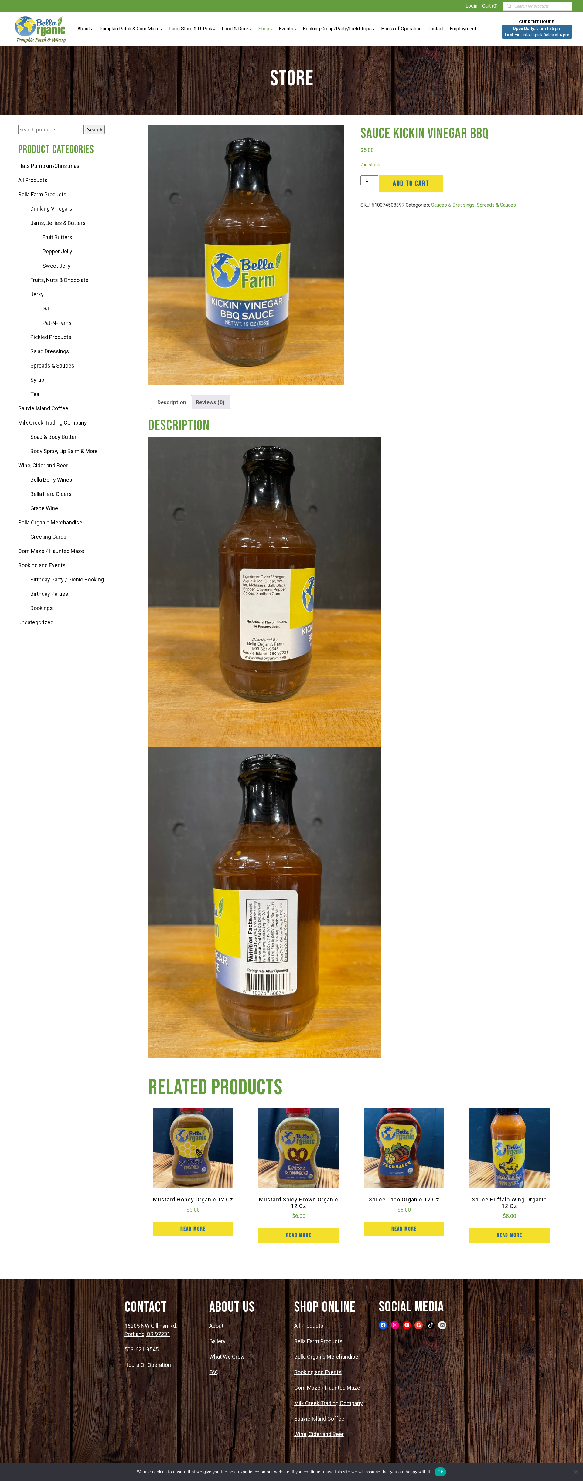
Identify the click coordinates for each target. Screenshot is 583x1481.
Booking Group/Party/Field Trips (337, 29)
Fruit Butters (57, 237)
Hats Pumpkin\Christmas (49, 166)
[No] (575, 1472)
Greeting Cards (48, 537)
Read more (193, 1229)
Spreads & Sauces (52, 365)
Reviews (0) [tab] (210, 402)
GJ (46, 308)
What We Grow (227, 1357)
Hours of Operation (401, 29)
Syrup (37, 380)
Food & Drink (235, 29)
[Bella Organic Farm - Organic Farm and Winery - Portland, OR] (41, 29)
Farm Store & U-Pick (190, 29)
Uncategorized (35, 622)
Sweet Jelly (56, 266)
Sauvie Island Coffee (43, 408)
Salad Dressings (49, 351)
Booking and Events (42, 565)
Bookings (41, 608)
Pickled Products (50, 337)
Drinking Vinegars (51, 208)
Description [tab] (171, 402)
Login (471, 6)
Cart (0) (490, 6)
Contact (436, 29)
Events (286, 29)
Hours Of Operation (147, 1365)
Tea (34, 394)
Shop (263, 29)
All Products (32, 180)
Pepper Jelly (57, 251)
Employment (463, 29)
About (83, 29)
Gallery (217, 1341)
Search (94, 129)
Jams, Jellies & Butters (58, 223)
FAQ (214, 1372)
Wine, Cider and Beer (43, 465)
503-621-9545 (141, 1349)
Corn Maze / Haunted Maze (51, 551)
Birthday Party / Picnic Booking (67, 579)
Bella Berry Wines (51, 479)
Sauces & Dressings (453, 205)
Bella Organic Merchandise (50, 522)
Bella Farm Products (42, 194)
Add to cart (411, 183)
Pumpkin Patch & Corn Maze (129, 29)
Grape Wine (44, 508)
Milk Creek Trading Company (52, 422)
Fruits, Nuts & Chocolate (59, 280)
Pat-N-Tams (57, 323)
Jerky (37, 294)
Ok (440, 1471)
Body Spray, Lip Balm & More (64, 451)
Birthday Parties (49, 594)
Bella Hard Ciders (51, 494)
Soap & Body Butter (53, 437)
